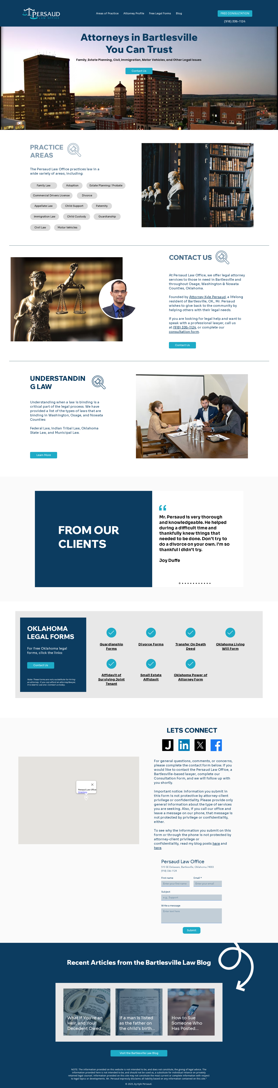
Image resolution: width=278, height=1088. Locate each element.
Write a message (170, 905)
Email (198, 878)
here (216, 844)
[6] (193, 583)
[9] (201, 583)
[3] (185, 583)
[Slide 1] (179, 583)
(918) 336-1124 (184, 327)
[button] (160, 13)
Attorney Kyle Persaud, (208, 297)
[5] (190, 583)
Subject (165, 892)
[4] (188, 583)
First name (167, 878)
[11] (207, 583)
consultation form (184, 332)
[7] (196, 583)
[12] (209, 583)
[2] (182, 583)
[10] (204, 583)
